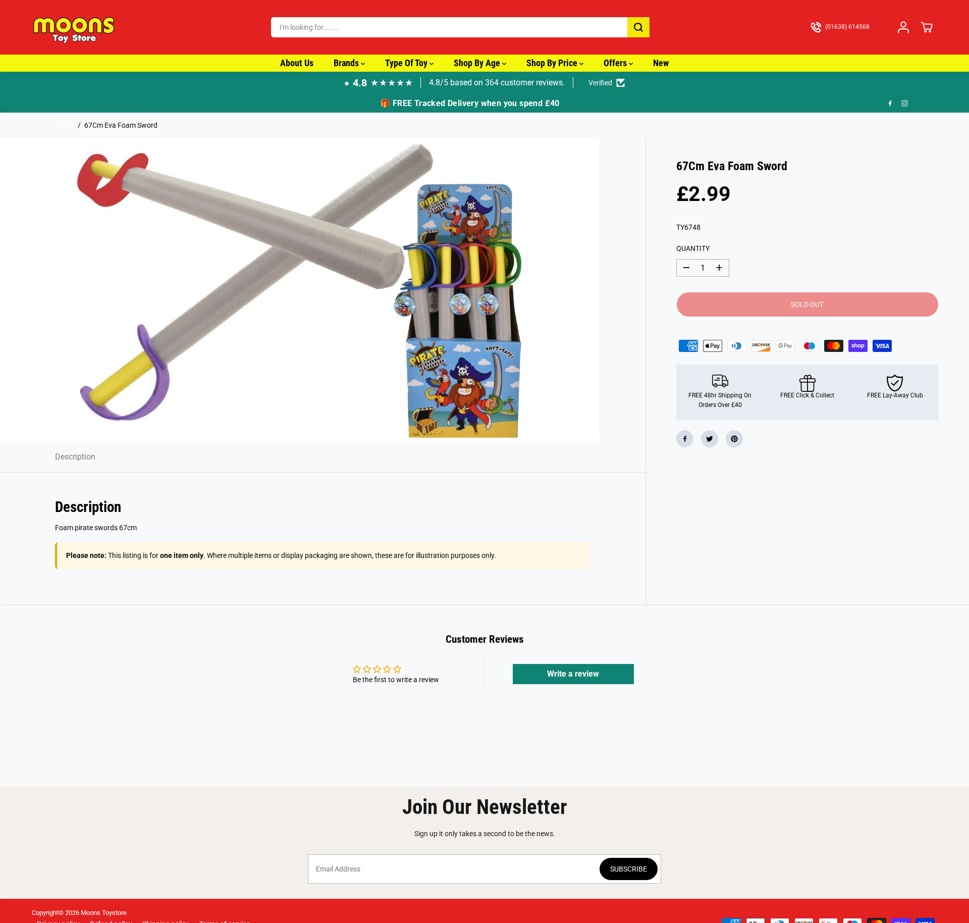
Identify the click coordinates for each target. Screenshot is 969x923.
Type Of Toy (407, 63)
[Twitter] (709, 438)
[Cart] (926, 27)
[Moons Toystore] (75, 27)
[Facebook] (890, 103)
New (661, 63)
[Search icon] (638, 27)
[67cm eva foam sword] (299, 289)
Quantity (693, 248)
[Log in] (903, 27)
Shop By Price (552, 63)
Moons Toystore (104, 912)
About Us (296, 63)
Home (65, 125)
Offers (616, 63)
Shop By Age (478, 63)
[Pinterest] (734, 438)
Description (75, 457)
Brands (347, 63)
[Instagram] (905, 103)
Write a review (573, 674)
